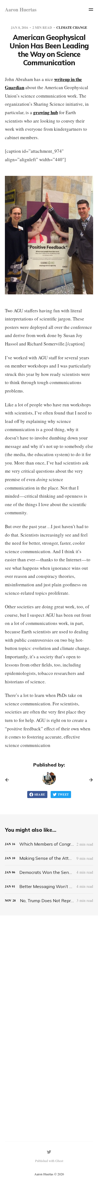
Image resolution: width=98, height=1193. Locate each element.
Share (39, 794)
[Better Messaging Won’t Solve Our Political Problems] (49, 886)
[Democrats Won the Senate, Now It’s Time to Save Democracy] (49, 872)
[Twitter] (49, 1152)
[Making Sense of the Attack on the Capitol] (49, 858)
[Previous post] (9, 780)
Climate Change (71, 27)
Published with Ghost (49, 1160)
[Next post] (89, 780)
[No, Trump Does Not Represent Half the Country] (49, 901)
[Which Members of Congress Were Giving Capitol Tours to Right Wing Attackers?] (49, 844)
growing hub (45, 112)
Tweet (63, 794)
